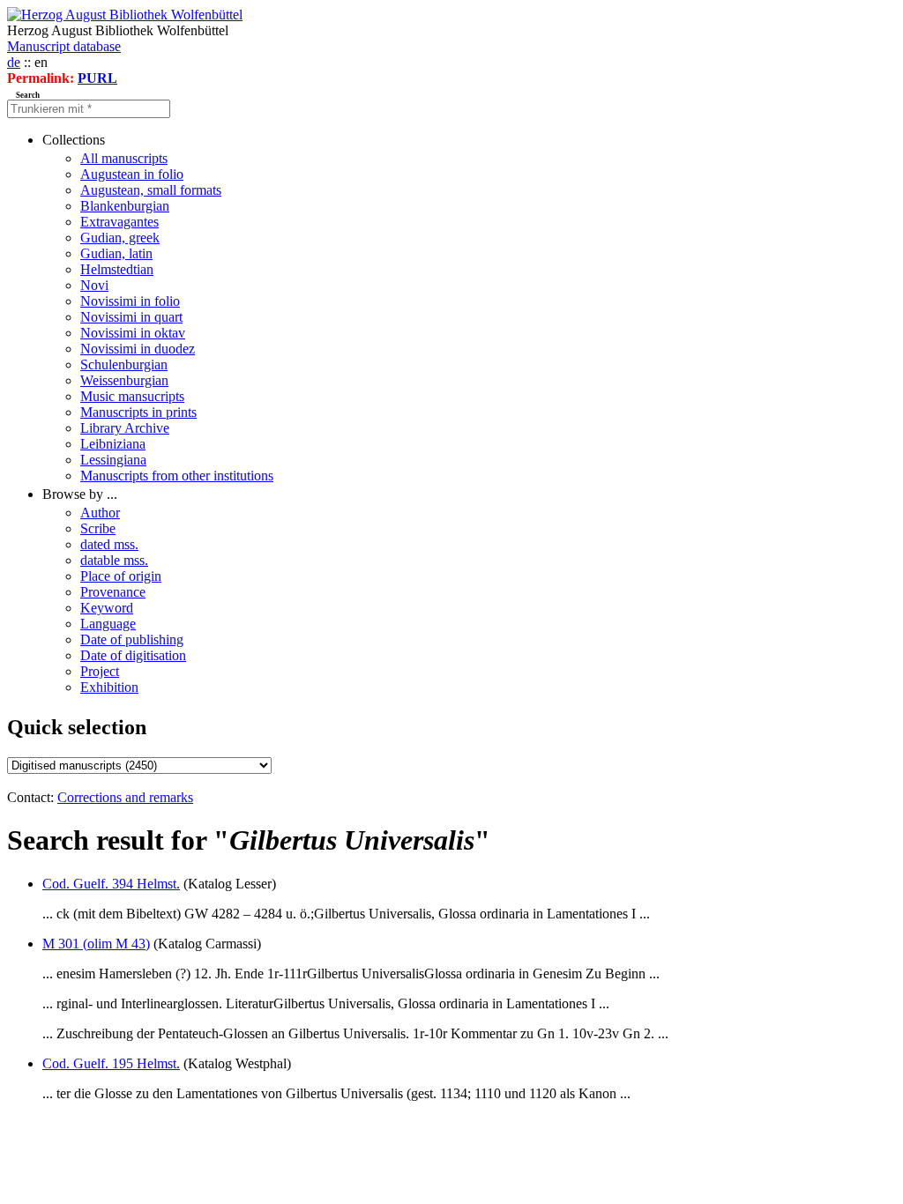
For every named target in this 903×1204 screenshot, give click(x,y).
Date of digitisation (133, 655)
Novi (94, 285)
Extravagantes (119, 221)
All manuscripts (124, 158)
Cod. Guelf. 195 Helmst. (111, 1063)
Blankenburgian (124, 205)
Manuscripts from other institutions (176, 475)
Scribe (98, 528)
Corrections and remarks (125, 797)
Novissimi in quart (131, 316)
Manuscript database (64, 46)
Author (100, 512)
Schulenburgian (124, 364)
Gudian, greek (120, 237)
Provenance (113, 591)
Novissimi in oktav (132, 332)
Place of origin (120, 576)
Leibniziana (113, 443)
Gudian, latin (116, 253)
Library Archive (124, 427)
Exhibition (109, 687)
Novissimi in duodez (137, 348)
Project (99, 671)
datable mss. (114, 560)
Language (108, 623)
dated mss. (109, 544)
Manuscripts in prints (138, 412)
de (13, 62)
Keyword (106, 607)
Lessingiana (113, 459)
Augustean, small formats (150, 189)
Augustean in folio (131, 174)
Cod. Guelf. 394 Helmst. (111, 883)
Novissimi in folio (130, 301)
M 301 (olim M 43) (96, 943)
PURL (97, 78)
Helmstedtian (116, 269)
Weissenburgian (124, 380)
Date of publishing (131, 639)
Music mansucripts (132, 396)
